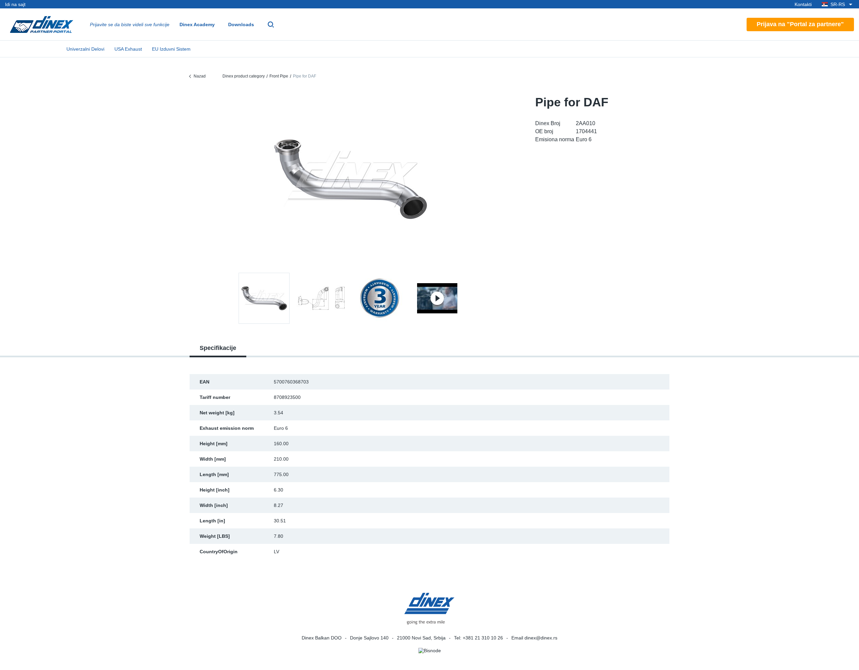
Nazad (200, 76)
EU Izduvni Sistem (171, 49)
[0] (351, 179)
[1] (321, 298)
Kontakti (803, 4)
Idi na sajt (15, 4)
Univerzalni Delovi (85, 49)
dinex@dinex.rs (540, 637)
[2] (379, 298)
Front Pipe (278, 76)
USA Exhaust (128, 49)
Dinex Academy (197, 24)
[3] (437, 298)
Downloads (241, 24)
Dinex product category (243, 76)
